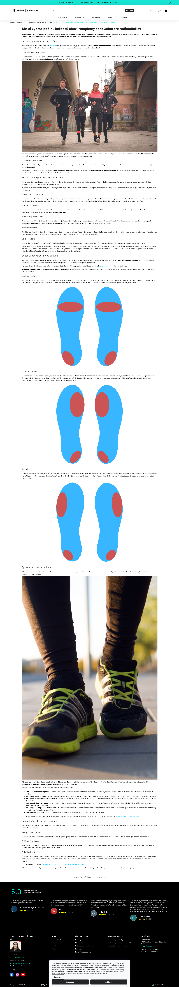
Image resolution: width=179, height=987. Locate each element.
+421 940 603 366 (18, 958)
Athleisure (55, 946)
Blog (76, 943)
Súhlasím (108, 982)
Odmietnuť (70, 982)
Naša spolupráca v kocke (84, 946)
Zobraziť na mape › (147, 946)
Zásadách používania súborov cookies (69, 973)
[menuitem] (60, 17)
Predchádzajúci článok (82, 877)
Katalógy (78, 940)
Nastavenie (58, 977)
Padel (53, 949)
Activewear (56, 943)
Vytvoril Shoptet (162, 985)
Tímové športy (57, 940)
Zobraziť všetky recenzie (32, 892)
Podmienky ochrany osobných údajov (121, 943)
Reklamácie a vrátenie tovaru (118, 946)
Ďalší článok (101, 877)
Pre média (78, 949)
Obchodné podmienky (115, 940)
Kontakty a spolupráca (83, 952)
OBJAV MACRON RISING (107, 2)
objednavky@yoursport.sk (21, 963)
